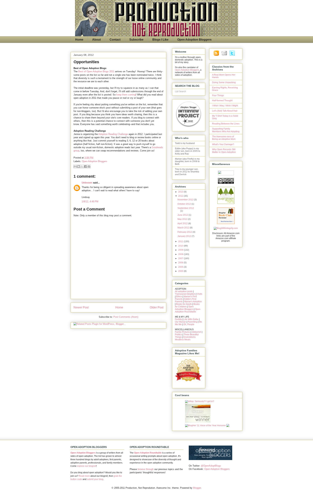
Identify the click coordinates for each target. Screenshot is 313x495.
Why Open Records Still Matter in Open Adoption (224, 150)
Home (79, 39)
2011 (181, 241)
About (96, 39)
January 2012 (185, 236)
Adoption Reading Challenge (113, 134)
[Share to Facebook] (85, 166)
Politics (178, 334)
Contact (115, 39)
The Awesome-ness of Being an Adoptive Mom (223, 137)
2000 (181, 271)
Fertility (178, 319)
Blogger (197, 487)
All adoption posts (184, 291)
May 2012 (183, 219)
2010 (181, 246)
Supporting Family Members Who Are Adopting (225, 130)
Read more (84, 476)
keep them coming (126, 94)
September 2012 (186, 208)
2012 (181, 196)
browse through (146, 469)
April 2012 (183, 223)
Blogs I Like (160, 39)
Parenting (192, 322)
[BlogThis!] (78, 166)
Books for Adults (184, 304)
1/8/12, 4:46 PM (90, 201)
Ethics (179, 296)
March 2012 (184, 227)
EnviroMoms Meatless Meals (185, 338)
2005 (181, 267)
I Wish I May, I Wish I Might (225, 105)
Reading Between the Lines (225, 123)
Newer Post (81, 307)
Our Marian (180, 322)
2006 (181, 262)
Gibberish (196, 332)
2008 (181, 254)
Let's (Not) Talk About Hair (224, 111)
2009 (181, 250)
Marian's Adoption (193, 301)
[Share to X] (82, 166)
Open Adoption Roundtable (187, 310)
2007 (181, 258)
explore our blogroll (86, 466)
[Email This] (75, 166)
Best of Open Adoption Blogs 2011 (96, 71)
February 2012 (185, 232)
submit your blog (95, 479)
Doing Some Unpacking (224, 82)
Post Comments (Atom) (125, 317)
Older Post (156, 307)
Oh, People (188, 324)
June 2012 (183, 215)
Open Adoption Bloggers (194, 39)
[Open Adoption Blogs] (210, 459)
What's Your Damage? (223, 144)
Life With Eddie (191, 319)
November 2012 (186, 199)
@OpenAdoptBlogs (211, 465)
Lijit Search (180, 91)
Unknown (87, 182)
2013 (181, 192)
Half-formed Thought (222, 100)
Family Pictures (182, 332)
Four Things (218, 95)
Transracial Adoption (185, 294)
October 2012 (184, 204)
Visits (199, 294)
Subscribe (136, 39)
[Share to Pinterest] (89, 166)
